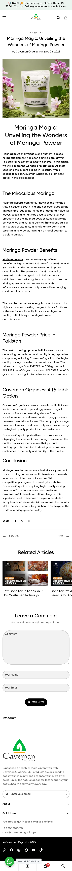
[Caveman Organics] (36, 18)
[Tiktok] (41, 850)
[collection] (27, 866)
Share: (6, 521)
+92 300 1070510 (13, 828)
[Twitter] (29, 521)
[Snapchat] (26, 850)
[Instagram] (19, 850)
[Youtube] (33, 850)
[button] (65, 18)
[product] (9, 866)
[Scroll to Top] (66, 853)
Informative (36, 33)
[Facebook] (16, 521)
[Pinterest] (22, 521)
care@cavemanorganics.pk (19, 832)
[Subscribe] (65, 794)
